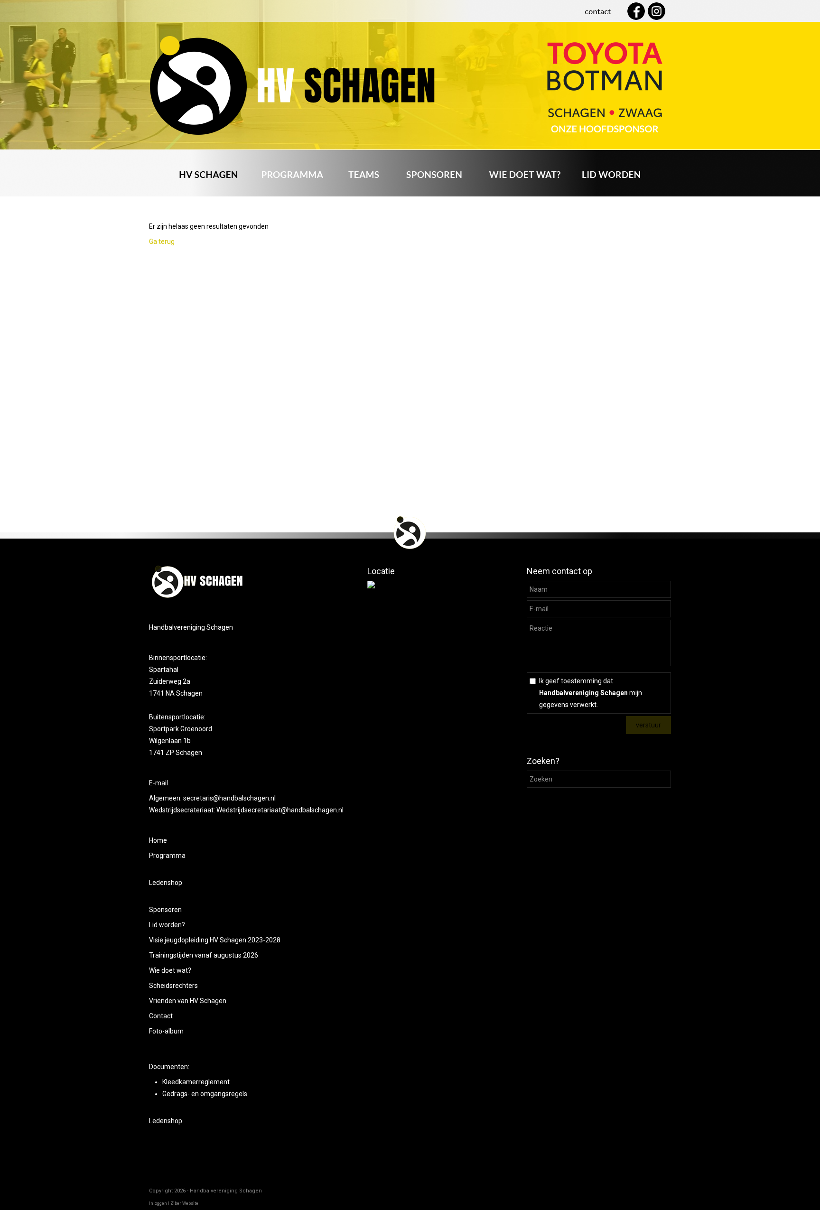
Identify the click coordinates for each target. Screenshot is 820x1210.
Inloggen (158, 1203)
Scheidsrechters (173, 985)
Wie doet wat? (170, 970)
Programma (167, 855)
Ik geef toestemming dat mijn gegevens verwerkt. (590, 692)
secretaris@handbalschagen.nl (230, 798)
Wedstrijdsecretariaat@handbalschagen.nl (280, 810)
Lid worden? (167, 925)
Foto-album (166, 1031)
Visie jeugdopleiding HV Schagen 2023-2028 (214, 940)
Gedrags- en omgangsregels (204, 1094)
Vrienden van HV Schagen (187, 1001)
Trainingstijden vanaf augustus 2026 (203, 955)
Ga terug (162, 241)
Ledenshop (165, 882)
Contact (161, 1016)
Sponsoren (165, 909)
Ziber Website (184, 1203)
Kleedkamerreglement (196, 1082)
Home (158, 840)
